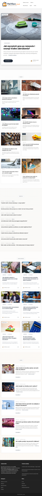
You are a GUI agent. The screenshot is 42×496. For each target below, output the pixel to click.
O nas (23, 481)
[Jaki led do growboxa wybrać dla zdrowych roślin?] (8, 422)
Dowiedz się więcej (12, 55)
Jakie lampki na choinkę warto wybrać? (26, 386)
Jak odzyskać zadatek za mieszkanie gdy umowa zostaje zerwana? (9, 279)
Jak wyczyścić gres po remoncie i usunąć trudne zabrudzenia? (19, 47)
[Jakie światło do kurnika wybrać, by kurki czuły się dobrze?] (8, 368)
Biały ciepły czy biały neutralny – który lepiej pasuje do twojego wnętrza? (17, 245)
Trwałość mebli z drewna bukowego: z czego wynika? (13, 203)
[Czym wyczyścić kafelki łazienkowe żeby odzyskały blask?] (31, 137)
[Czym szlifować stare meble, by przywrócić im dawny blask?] (31, 166)
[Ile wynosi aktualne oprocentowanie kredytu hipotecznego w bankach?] (31, 326)
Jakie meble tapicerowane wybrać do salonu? (11, 215)
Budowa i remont (26, 2)
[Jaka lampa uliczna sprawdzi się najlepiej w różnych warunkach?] (8, 404)
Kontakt (23, 483)
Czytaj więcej (7, 60)
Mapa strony (24, 485)
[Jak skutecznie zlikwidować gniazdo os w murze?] (31, 85)
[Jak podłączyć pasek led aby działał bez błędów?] (10, 114)
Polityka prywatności (25, 487)
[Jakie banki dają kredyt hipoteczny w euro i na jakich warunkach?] (10, 326)
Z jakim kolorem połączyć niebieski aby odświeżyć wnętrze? (14, 233)
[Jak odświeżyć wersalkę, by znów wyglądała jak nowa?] (10, 139)
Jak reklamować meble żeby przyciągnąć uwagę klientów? (14, 221)
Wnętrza (32, 2)
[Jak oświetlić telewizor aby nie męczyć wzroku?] (31, 113)
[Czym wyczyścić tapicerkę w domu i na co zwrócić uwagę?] (10, 163)
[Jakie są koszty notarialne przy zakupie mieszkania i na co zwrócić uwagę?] (31, 297)
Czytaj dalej (18, 377)
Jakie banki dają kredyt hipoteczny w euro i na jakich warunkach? (9, 338)
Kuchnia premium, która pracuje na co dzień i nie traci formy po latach (17, 209)
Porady (35, 5)
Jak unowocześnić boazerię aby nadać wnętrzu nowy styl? (14, 239)
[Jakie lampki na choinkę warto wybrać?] (8, 387)
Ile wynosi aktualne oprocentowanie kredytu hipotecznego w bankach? (29, 338)
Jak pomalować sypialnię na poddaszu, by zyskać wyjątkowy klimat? (16, 227)
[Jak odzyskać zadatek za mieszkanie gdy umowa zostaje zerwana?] (10, 267)
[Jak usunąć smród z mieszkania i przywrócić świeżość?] (10, 87)
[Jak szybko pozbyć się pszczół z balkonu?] (8, 442)
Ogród (31, 5)
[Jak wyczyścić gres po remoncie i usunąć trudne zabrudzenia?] (21, 26)
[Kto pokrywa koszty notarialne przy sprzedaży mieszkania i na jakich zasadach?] (31, 267)
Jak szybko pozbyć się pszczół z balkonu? (27, 441)
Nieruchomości (25, 5)
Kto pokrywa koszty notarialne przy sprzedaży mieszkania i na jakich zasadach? (30, 279)
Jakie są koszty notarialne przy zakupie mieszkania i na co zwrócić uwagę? (30, 309)
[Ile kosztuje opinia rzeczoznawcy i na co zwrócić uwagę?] (10, 297)
